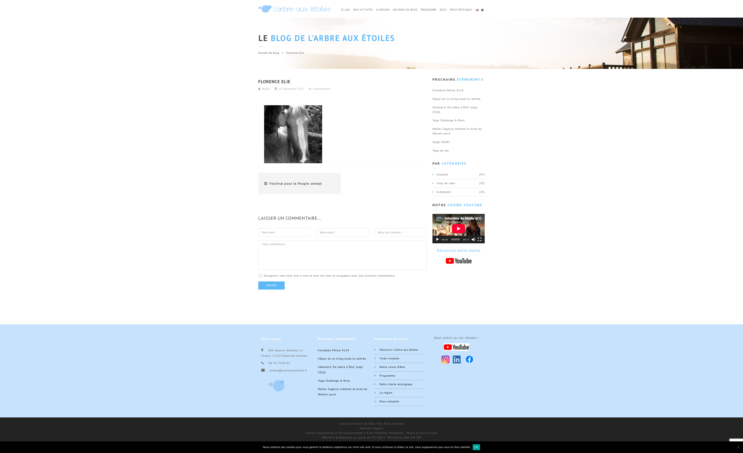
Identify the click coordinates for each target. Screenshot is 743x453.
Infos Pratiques (461, 9)
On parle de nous (405, 9)
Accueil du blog (268, 53)
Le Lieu (345, 9)
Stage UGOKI (441, 142)
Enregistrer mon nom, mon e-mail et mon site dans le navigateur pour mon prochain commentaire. (330, 275)
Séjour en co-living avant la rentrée (456, 99)
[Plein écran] (480, 239)
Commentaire (321, 89)
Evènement (444, 192)
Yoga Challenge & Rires (448, 120)
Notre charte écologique (396, 384)
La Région (383, 9)
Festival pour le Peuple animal (296, 183)
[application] (458, 228)
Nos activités (363, 9)
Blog (443, 9)
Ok (476, 447)
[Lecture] (437, 239)
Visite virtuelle (389, 358)
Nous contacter (390, 401)
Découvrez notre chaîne (458, 250)
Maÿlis (266, 89)
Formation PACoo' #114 (448, 90)
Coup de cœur (446, 183)
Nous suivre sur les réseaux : (456, 338)
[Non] (738, 447)
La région (386, 392)
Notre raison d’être (392, 367)
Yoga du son (440, 150)
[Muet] (473, 239)
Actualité (442, 174)
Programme (429, 9)
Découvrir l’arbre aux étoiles (399, 349)
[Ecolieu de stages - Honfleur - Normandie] (294, 9)
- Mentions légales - (371, 428)
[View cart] (482, 9)
